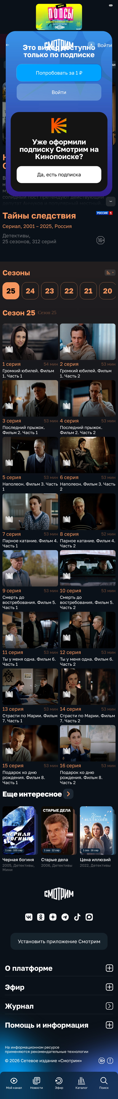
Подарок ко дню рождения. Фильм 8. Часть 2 (81, 777)
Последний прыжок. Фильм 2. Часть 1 (23, 430)
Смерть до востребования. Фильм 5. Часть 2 (87, 602)
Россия (63, 226)
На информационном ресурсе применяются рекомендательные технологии (46, 1049)
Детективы (15, 235)
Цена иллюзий (95, 859)
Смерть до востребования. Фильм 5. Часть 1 (29, 602)
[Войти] (91, 45)
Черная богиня (18, 859)
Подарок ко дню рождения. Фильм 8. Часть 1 (23, 777)
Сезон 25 (47, 312)
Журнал (19, 1006)
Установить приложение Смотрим (59, 941)
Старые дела (54, 859)
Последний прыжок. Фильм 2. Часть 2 (81, 430)
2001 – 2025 (37, 226)
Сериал (11, 226)
